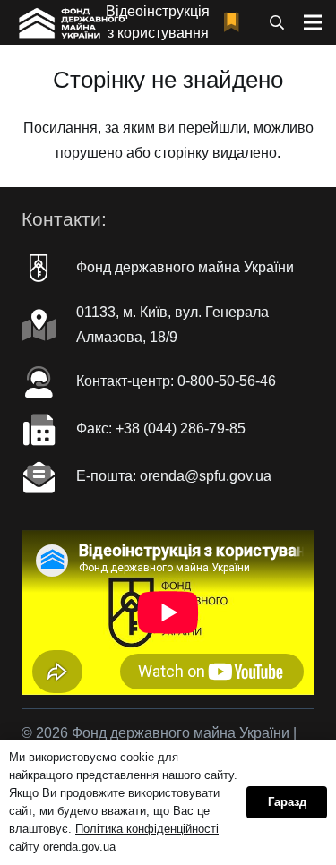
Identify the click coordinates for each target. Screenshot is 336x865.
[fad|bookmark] (235, 23)
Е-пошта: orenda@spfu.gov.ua (173, 476)
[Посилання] (70, 22)
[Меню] (312, 22)
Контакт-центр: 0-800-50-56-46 (176, 381)
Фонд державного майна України (185, 267)
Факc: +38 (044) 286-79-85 (161, 428)
